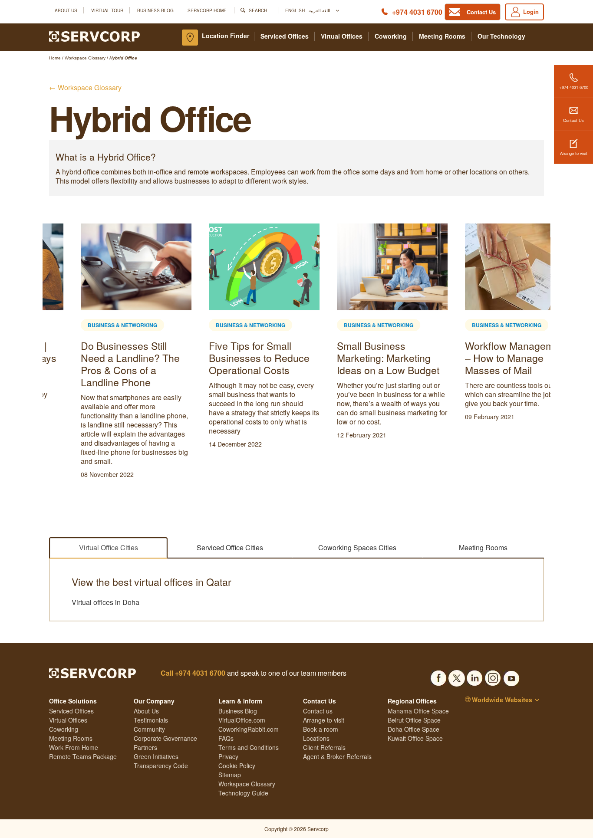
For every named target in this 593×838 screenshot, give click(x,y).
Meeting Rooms (442, 36)
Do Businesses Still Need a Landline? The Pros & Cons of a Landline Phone (98, 363)
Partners (145, 747)
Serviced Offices (284, 36)
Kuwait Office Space (415, 738)
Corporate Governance (165, 738)
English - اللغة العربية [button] (308, 10)
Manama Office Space (418, 711)
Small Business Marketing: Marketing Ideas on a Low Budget (356, 357)
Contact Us (573, 120)
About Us (66, 10)
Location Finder (225, 35)
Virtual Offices (341, 36)
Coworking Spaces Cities (357, 547)
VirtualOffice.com (241, 720)
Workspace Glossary (246, 783)
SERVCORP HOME (207, 10)
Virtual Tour (107, 10)
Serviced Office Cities (230, 547)
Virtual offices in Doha (105, 602)
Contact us (318, 711)
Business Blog (155, 10)
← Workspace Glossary (85, 87)
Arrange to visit (573, 153)
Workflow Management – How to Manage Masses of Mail (484, 357)
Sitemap (229, 774)
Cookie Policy (236, 765)
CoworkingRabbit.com (248, 729)
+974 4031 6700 (417, 12)
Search (258, 10)
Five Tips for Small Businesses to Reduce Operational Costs (227, 357)
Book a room (320, 729)
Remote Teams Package (83, 756)
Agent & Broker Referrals (337, 756)
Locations (316, 738)
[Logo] (94, 35)
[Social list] (438, 676)
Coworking (391, 36)
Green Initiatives (156, 756)
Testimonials (151, 720)
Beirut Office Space (414, 720)
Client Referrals (324, 747)
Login (531, 11)
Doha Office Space (413, 729)
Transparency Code (161, 765)
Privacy (228, 756)
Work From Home (73, 747)
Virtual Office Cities (108, 547)
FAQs (226, 738)
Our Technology (501, 36)
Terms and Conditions (248, 747)
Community (149, 729)
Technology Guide (243, 793)
